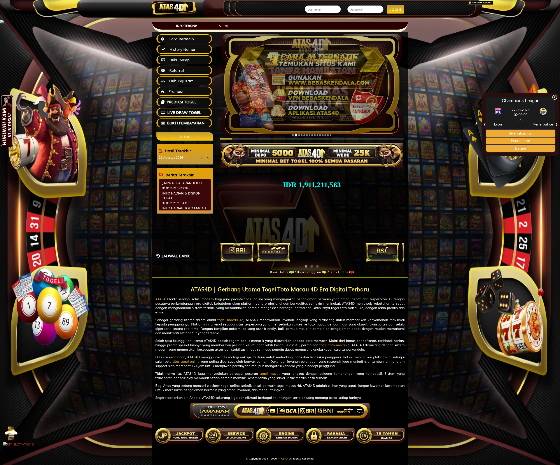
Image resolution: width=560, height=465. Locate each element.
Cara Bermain (180, 38)
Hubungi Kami (180, 80)
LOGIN (395, 9)
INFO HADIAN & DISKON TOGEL (181, 195)
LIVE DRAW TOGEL (184, 112)
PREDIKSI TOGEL (181, 101)
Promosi (175, 91)
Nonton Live (520, 141)
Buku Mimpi (178, 59)
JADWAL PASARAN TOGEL (182, 182)
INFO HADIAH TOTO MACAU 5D (184, 210)
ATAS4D (283, 458)
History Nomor (181, 49)
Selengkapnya (520, 132)
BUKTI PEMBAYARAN (186, 123)
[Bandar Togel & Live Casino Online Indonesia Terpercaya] (312, 153)
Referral (175, 70)
